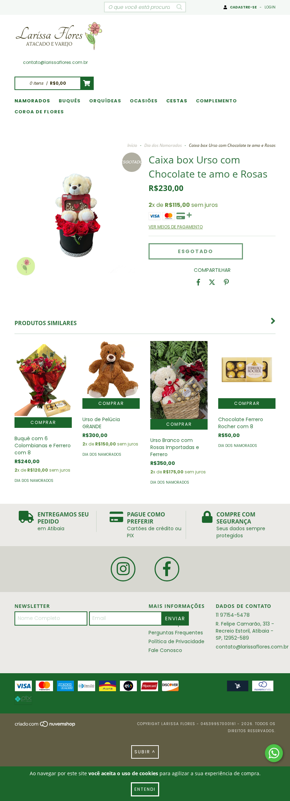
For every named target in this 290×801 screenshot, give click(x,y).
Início (132, 145)
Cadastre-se (243, 7)
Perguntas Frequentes (176, 632)
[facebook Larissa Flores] (167, 569)
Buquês (70, 100)
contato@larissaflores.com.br (55, 62)
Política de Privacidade (176, 641)
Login (270, 7)
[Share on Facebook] (198, 282)
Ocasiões (144, 100)
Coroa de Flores (39, 111)
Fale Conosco (165, 650)
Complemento (216, 100)
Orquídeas (105, 100)
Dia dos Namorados (163, 145)
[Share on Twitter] (212, 282)
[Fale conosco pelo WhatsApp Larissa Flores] (274, 753)
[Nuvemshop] (45, 726)
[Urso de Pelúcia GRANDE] (111, 369)
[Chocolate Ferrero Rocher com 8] (247, 369)
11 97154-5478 (233, 614)
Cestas (176, 100)
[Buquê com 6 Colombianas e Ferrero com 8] (43, 379)
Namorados (32, 100)
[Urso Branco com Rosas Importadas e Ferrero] (179, 380)
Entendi (145, 789)
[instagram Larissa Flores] (123, 569)
